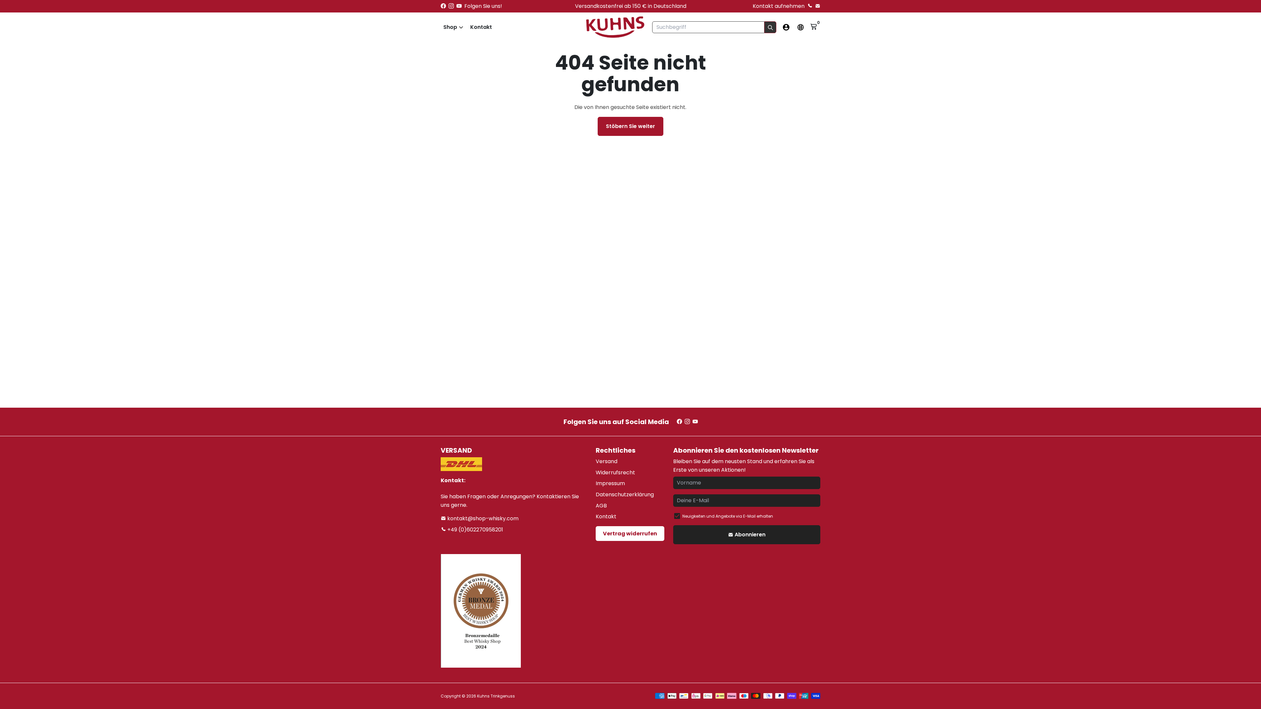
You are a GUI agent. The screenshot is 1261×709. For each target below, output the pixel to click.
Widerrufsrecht (615, 472)
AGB (601, 505)
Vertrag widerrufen (630, 533)
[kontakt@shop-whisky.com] (817, 6)
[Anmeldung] (786, 27)
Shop (450, 27)
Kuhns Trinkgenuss (496, 696)
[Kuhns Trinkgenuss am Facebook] (443, 6)
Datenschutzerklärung (625, 494)
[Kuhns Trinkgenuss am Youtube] (459, 6)
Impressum (610, 483)
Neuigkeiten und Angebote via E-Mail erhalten (727, 516)
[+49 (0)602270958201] (809, 6)
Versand (606, 461)
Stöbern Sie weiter (630, 126)
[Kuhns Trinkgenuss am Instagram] (451, 6)
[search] (770, 27)
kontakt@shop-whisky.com (482, 518)
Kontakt (481, 27)
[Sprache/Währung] (800, 27)
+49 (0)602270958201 (474, 529)
